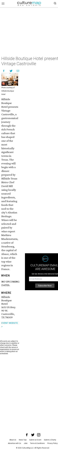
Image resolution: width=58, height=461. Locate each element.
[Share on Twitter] (11, 70)
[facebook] (26, 434)
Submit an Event (35, 440)
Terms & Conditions (37, 443)
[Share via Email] (18, 71)
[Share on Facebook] (3, 70)
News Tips (23, 440)
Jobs (25, 443)
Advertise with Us (14, 443)
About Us (12, 440)
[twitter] (32, 434)
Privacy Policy (52, 443)
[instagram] (38, 434)
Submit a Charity (50, 440)
